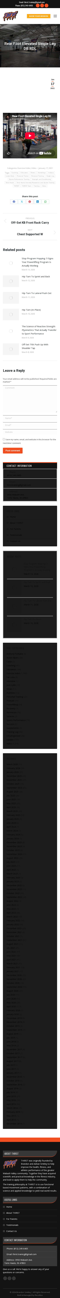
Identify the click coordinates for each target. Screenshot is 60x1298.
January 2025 (13, 819)
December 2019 (14, 1018)
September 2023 (14, 854)
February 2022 (13, 920)
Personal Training (37, 176)
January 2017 (13, 1072)
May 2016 (11, 1100)
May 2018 (11, 1045)
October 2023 (13, 850)
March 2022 (12, 916)
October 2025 (13, 783)
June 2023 (11, 865)
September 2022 (14, 897)
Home (13, 516)
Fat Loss (11, 677)
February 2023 (13, 877)
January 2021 (13, 971)
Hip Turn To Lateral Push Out (36, 293)
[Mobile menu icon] (55, 16)
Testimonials (16, 535)
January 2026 (13, 772)
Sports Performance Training (19, 179)
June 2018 (11, 1041)
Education (24, 172)
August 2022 (12, 901)
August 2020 (12, 990)
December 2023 (14, 842)
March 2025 (12, 811)
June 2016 (11, 1096)
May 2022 (11, 908)
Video (33, 168)
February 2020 (13, 1010)
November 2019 (14, 1022)
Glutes (33, 172)
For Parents (15, 529)
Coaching (14, 172)
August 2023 (12, 858)
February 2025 (13, 815)
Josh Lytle (11, 685)
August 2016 (12, 1088)
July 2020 (11, 994)
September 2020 (14, 987)
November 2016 (14, 1076)
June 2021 (11, 951)
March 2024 (12, 830)
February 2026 (13, 768)
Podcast (10, 700)
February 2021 (13, 967)
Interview (11, 681)
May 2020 (11, 1002)
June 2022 (11, 905)
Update (10, 739)
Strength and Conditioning (41, 179)
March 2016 (12, 1108)
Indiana (51, 172)
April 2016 (11, 1104)
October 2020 (13, 983)
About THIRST (16, 522)
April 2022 (11, 912)
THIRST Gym (26, 186)
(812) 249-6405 (27, 5)
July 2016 (11, 1092)
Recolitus (39, 1295)
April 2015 (11, 1119)
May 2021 (11, 955)
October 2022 (13, 893)
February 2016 (13, 1112)
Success (10, 724)
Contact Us (15, 541)
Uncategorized (13, 735)
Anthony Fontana (15, 653)
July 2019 (11, 1037)
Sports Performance (16, 720)
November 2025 (14, 780)
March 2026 (12, 764)
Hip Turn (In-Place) (31, 309)
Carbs (9, 661)
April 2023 (11, 869)
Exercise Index (24, 168)
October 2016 (13, 1080)
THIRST (16, 186)
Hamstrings (42, 172)
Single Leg (50, 176)
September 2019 (14, 1030)
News (9, 689)
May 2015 (11, 1115)
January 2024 (13, 838)
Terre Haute (10, 182)
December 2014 (14, 1123)
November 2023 (14, 846)
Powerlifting (12, 704)
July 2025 (11, 795)
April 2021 (11, 959)
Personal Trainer (23, 176)
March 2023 (12, 873)
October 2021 (13, 936)
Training (36, 186)
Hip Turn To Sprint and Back (36, 276)
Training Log (12, 732)
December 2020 (14, 975)
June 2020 (11, 998)
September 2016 (14, 1084)
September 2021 (14, 940)
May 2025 (11, 803)
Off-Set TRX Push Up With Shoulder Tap (35, 346)
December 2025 (14, 776)
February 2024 (13, 834)
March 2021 (12, 963)
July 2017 (11, 1065)
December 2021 (14, 928)
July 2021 (11, 947)
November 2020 (14, 979)
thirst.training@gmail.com (34, 2)
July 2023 (11, 862)
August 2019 (12, 1033)
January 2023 (13, 881)
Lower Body (10, 176)
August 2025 (12, 791)
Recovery (11, 708)
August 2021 (12, 944)
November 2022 (14, 889)
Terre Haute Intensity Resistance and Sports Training (35, 182)
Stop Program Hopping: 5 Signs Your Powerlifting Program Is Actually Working (37, 262)
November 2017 (14, 1049)
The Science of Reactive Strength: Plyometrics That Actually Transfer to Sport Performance (39, 330)
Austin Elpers (13, 657)
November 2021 (14, 932)
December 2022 (14, 885)
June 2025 (11, 799)
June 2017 (11, 1069)
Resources (11, 712)
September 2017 (14, 1057)
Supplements (13, 728)
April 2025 (11, 807)
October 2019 (13, 1026)
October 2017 (13, 1053)
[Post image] (11, 263)
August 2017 (12, 1061)
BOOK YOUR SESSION (38, 16)
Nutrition (11, 692)
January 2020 (13, 1014)
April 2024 (11, 826)
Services (10, 716)
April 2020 (11, 1006)
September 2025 (14, 787)
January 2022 (13, 924)
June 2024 (11, 823)
